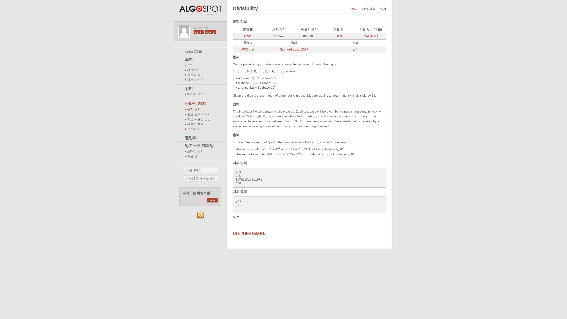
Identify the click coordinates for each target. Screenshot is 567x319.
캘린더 (191, 138)
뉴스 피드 (193, 51)
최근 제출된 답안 (199, 119)
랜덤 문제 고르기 (199, 114)
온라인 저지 (195, 103)
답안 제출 (368, 9)
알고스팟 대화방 (199, 145)
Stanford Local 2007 (294, 49)
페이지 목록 (195, 94)
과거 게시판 (195, 79)
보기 (355, 49)
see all (212, 200)
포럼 (189, 59)
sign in (198, 32)
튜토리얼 (193, 128)
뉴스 (190, 65)
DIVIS (248, 36)
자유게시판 (195, 70)
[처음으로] (201, 9)
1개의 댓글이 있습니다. (249, 233)
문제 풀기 (193, 109)
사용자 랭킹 (195, 124)
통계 (383, 9)
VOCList (248, 49)
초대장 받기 (195, 151)
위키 (189, 88)
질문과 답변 (195, 74)
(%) (370, 36)
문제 (354, 9)
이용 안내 (193, 156)
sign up (210, 32)
